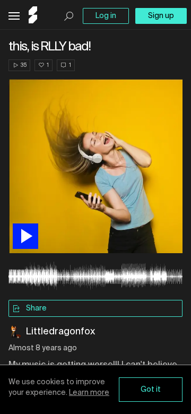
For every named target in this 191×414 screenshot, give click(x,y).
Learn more (89, 392)
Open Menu (14, 16)
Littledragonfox (60, 331)
